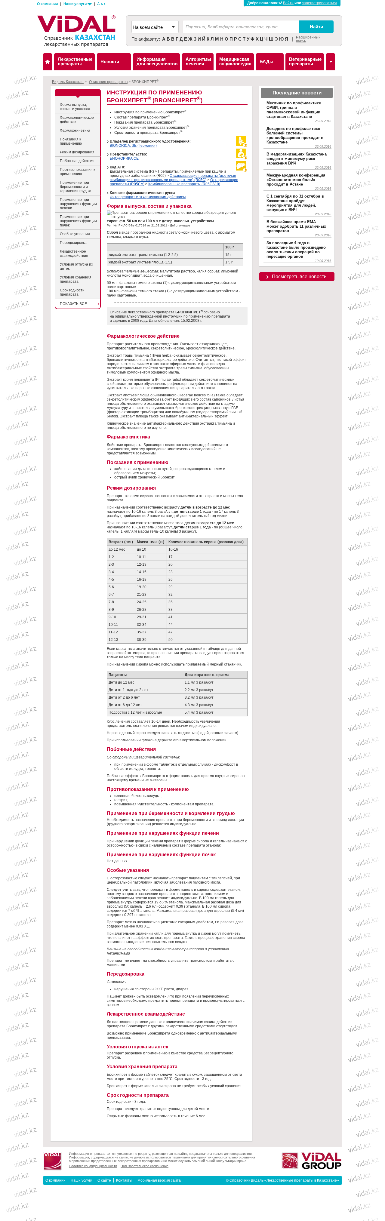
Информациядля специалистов (157, 61)
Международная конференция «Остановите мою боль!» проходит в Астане (295, 179)
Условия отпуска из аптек (76, 266)
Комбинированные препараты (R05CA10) (184, 184)
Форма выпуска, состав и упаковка (75, 107)
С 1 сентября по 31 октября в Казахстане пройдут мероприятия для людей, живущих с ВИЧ (295, 203)
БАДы (266, 61)
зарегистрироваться (319, 3)
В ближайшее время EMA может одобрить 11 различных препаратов (296, 226)
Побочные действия (77, 161)
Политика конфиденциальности (93, 1166)
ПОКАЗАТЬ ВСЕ (73, 304)
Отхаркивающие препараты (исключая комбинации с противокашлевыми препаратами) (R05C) (173, 178)
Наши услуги (75, 4)
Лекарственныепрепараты (75, 61)
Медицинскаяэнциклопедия (235, 61)
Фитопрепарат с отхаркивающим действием (148, 197)
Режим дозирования (77, 152)
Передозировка (73, 243)
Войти (288, 3)
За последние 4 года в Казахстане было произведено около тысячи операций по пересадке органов (296, 250)
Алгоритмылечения (198, 61)
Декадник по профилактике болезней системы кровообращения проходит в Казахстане (294, 135)
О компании (47, 4)
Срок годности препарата (72, 292)
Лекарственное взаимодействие (74, 253)
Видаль (47, 61)
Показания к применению (71, 141)
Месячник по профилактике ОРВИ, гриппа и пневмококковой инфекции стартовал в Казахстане (293, 110)
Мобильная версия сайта (159, 1180)
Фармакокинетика (75, 130)
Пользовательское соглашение (144, 1166)
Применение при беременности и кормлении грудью (75, 186)
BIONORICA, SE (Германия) (133, 145)
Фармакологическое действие (77, 119)
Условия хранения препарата (75, 279)
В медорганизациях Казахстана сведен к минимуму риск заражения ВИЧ (296, 158)
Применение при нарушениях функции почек (78, 221)
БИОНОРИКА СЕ (124, 158)
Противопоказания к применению (77, 172)
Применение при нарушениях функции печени (78, 204)
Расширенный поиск (308, 39)
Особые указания (75, 234)
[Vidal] (330, 61)
